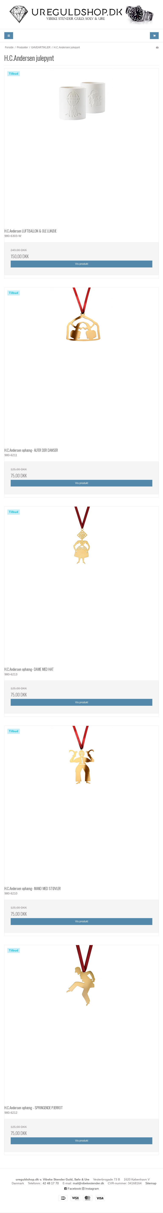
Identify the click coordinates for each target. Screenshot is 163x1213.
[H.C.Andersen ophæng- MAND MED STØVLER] (81, 803)
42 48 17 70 (51, 1183)
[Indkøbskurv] (154, 35)
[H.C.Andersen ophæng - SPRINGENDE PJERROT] (81, 1022)
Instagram (91, 1188)
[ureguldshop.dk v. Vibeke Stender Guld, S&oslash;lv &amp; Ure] (81, 14)
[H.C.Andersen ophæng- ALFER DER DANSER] (81, 365)
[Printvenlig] (157, 47)
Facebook (74, 1188)
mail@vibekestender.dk (88, 1183)
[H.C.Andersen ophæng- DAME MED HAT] (81, 584)
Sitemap (150, 1183)
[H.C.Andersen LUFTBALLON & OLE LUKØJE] (81, 145)
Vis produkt (81, 263)
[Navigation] (8, 35)
